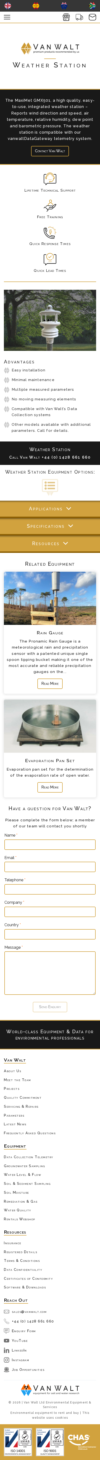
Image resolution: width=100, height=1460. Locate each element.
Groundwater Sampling (24, 1166)
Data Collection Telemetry (28, 1157)
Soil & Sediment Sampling (27, 1183)
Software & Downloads (25, 1287)
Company (14, 902)
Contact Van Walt (50, 151)
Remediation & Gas (21, 1201)
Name (10, 835)
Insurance (12, 1243)
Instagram (20, 1360)
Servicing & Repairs (21, 1106)
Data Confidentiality (23, 1269)
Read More (50, 683)
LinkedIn (19, 1350)
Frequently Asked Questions (30, 1133)
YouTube (20, 1340)
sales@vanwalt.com (29, 1311)
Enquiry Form (24, 1331)
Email (10, 858)
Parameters (14, 1115)
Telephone (14, 880)
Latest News (15, 1124)
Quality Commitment (23, 1097)
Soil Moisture (16, 1192)
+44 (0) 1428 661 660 (33, 1321)
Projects (11, 1088)
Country (12, 925)
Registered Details (20, 1252)
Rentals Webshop (19, 1219)
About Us (12, 1071)
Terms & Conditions (22, 1260)
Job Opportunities (28, 1369)
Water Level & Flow (22, 1174)
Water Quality (17, 1210)
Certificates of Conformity (28, 1278)
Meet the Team (17, 1080)
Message (13, 947)
